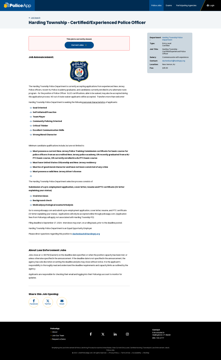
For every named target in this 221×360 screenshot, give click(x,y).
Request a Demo (59, 339)
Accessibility (136, 353)
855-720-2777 (158, 338)
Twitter (48, 304)
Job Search (35, 18)
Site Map (146, 353)
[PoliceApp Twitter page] (103, 334)
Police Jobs (156, 5)
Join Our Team (58, 335)
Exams (169, 5)
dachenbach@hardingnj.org (173, 61)
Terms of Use (125, 353)
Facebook (34, 304)
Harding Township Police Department (172, 38)
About (54, 332)
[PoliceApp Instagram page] (127, 334)
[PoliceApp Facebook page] (90, 334)
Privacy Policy (114, 353)
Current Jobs (77, 45)
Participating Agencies (186, 5)
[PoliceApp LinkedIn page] (115, 334)
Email (62, 304)
